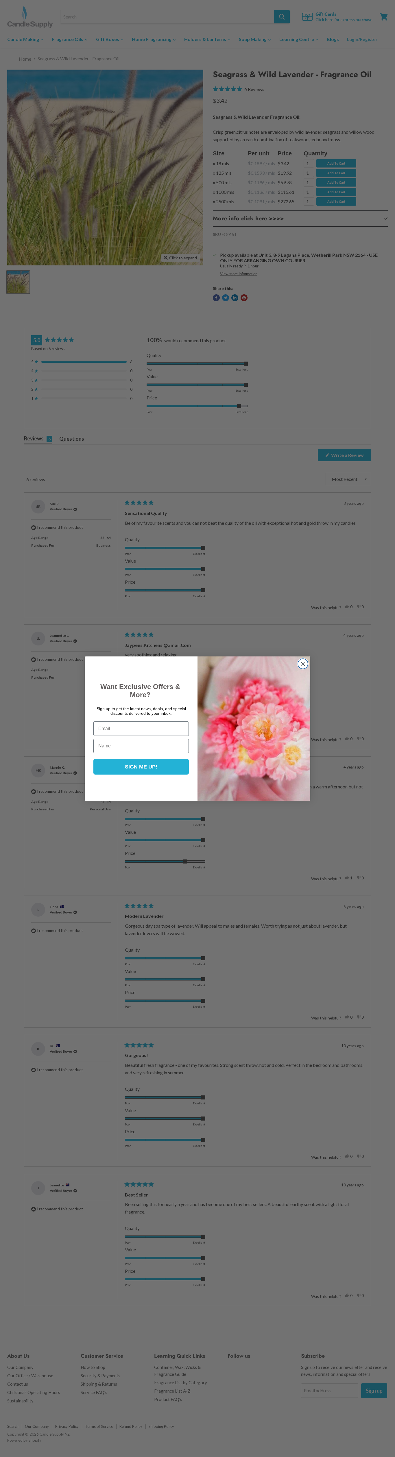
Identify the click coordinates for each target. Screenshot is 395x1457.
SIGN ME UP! (141, 767)
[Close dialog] (303, 664)
